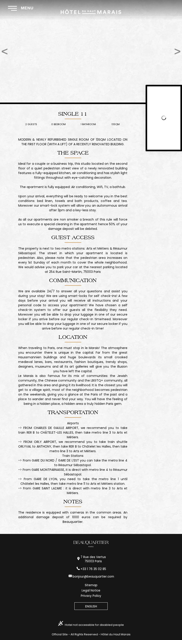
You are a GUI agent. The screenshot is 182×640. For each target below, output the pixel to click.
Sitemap (91, 585)
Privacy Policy (91, 596)
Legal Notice (91, 590)
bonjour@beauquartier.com (93, 576)
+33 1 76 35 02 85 (93, 569)
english (91, 606)
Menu (27, 8)
